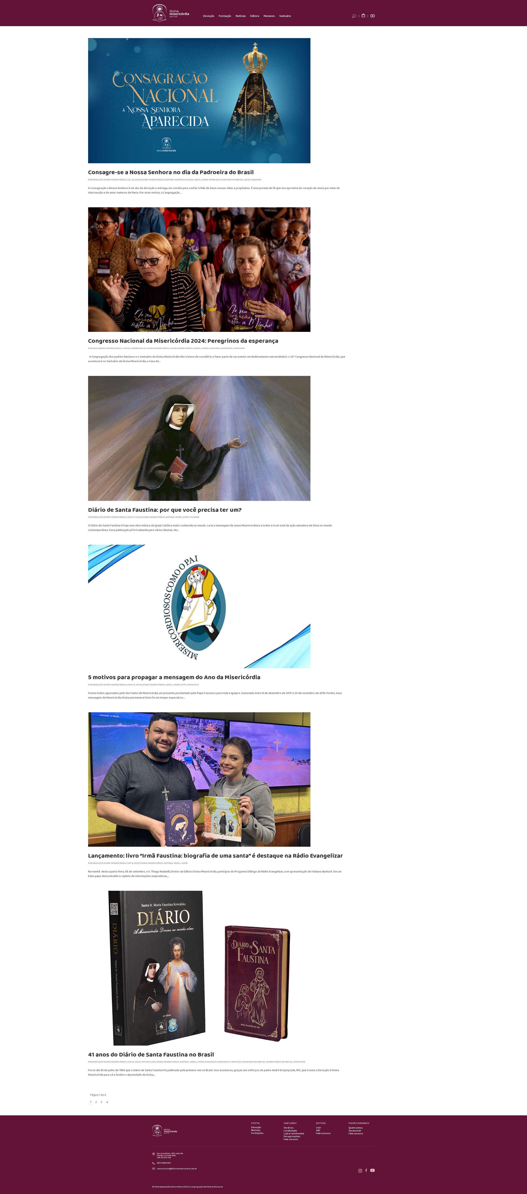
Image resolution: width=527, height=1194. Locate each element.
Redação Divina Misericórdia (109, 180)
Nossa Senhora (252, 180)
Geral (197, 180)
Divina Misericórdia (153, 180)
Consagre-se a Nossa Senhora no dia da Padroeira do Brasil (171, 172)
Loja (318, 1127)
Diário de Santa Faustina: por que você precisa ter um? (165, 510)
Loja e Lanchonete (294, 1133)
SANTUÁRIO (290, 1123)
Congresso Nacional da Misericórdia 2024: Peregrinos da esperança (183, 341)
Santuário (285, 16)
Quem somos (356, 1127)
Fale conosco (291, 1139)
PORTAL (255, 1123)
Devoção (208, 16)
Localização (290, 1130)
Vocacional (355, 1130)
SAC (318, 1130)
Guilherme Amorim (103, 348)
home (205, 180)
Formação (225, 16)
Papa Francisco (190, 685)
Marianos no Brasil (232, 180)
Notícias (241, 16)
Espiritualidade (184, 180)
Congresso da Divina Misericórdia (150, 348)
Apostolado (148, 1062)
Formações (257, 1133)
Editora (254, 16)
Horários (289, 1127)
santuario (239, 348)
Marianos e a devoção (229, 1062)
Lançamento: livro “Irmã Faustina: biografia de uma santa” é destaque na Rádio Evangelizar (215, 856)
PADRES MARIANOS (359, 1123)
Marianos (269, 16)
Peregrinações (292, 1136)
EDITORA (321, 1123)
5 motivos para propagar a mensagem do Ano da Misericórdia (174, 677)
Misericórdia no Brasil (279, 1062)
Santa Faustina (191, 517)
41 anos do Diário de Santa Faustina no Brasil (151, 1055)
